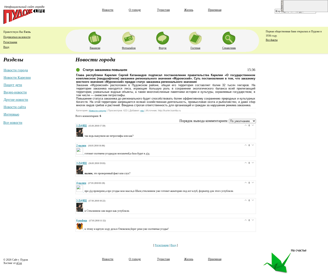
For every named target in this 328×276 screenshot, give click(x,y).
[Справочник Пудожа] (228, 37)
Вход (6, 47)
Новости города (16, 70)
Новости (107, 10)
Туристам (163, 10)
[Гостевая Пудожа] (195, 37)
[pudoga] (80, 228)
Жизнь (188, 10)
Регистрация (10, 42)
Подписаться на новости (16, 37)
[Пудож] (24, 23)
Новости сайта (15, 107)
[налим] (80, 153)
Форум (162, 48)
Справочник (229, 48)
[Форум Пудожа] (162, 37)
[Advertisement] (306, 128)
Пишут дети (13, 85)
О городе (135, 10)
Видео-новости (15, 92)
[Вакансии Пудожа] (94, 37)
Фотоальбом (129, 48)
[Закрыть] (282, 11)
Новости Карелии (17, 77)
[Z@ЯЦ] (80, 135)
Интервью (11, 114)
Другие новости (16, 100)
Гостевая (195, 48)
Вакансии (95, 48)
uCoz (19, 263)
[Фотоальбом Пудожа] (128, 37)
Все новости (12, 123)
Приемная (214, 10)
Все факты (272, 40)
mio (142, 110)
